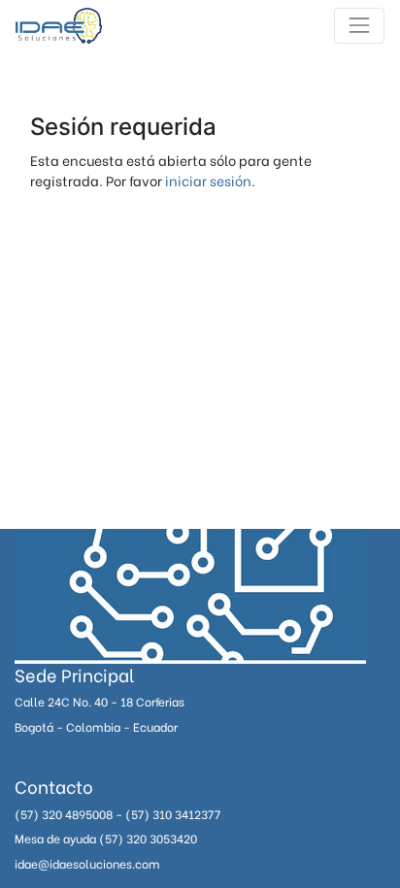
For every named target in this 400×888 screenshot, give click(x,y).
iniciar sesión (208, 180)
